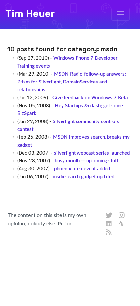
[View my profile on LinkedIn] (109, 224)
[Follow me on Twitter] (109, 215)
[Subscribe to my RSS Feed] (109, 232)
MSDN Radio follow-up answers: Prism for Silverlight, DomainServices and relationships (71, 82)
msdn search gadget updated (83, 176)
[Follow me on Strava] (122, 224)
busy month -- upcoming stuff (86, 161)
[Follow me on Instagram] (122, 215)
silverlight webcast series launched (92, 153)
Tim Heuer (30, 13)
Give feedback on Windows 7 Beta (90, 98)
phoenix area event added (82, 168)
